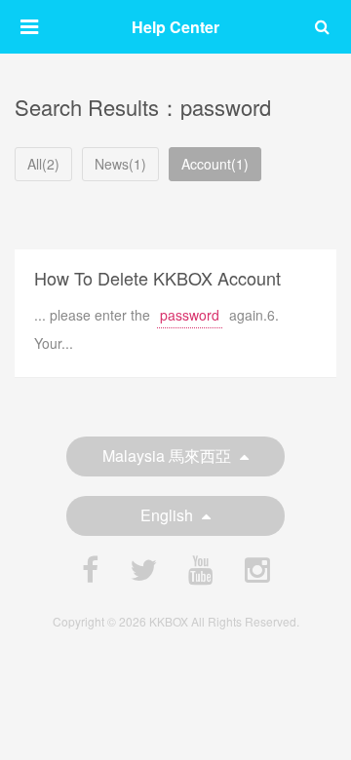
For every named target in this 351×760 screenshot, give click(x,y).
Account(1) (215, 163)
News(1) (120, 163)
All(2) (43, 163)
